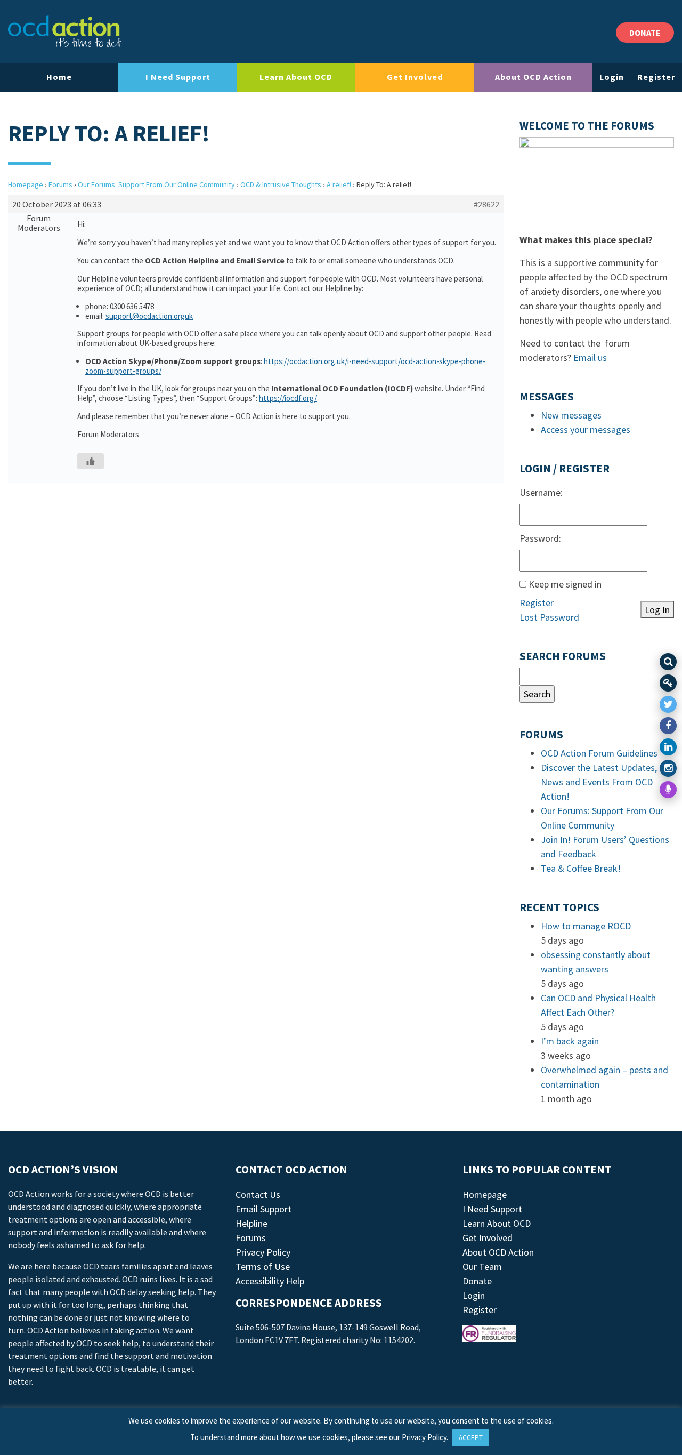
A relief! (339, 184)
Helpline (251, 1223)
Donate (477, 1281)
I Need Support (177, 76)
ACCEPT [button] (471, 1437)
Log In (657, 610)
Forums (60, 184)
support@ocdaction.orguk (149, 316)
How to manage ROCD (586, 926)
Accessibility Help (270, 1281)
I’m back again (570, 1041)
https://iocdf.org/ (288, 398)
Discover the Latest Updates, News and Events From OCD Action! (599, 781)
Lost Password (549, 617)
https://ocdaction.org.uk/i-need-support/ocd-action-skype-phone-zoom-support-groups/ (285, 366)
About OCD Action (533, 76)
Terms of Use (263, 1266)
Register (656, 76)
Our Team (482, 1266)
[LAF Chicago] (64, 31)
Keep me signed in (565, 584)
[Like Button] (90, 461)
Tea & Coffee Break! (581, 868)
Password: (540, 538)
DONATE (645, 32)
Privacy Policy (263, 1252)
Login (611, 76)
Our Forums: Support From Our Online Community (156, 184)
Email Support (263, 1209)
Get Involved (415, 76)
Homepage (25, 184)
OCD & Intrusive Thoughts (280, 184)
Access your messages (585, 429)
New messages (571, 415)
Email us (590, 357)
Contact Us (258, 1194)
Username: (541, 492)
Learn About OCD (295, 76)
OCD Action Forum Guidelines (599, 753)
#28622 (486, 204)
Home (59, 76)
